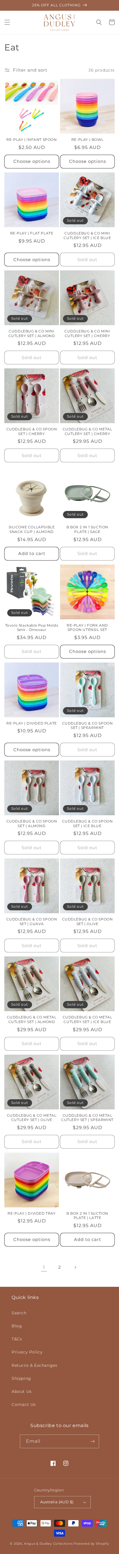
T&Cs (17, 1339)
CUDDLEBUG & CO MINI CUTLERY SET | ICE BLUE (87, 235)
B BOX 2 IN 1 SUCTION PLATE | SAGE (87, 529)
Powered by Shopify (91, 1544)
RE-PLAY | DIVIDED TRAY (31, 1213)
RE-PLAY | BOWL (87, 139)
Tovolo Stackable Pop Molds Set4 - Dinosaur (31, 627)
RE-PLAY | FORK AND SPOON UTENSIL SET (87, 627)
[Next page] (75, 1267)
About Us (22, 1391)
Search (19, 1312)
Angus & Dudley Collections (48, 1544)
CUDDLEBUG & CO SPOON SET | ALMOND (31, 823)
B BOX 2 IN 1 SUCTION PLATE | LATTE (87, 1215)
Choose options (31, 161)
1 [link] (44, 1267)
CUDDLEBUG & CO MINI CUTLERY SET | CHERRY (87, 333)
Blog (17, 1326)
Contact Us (24, 1404)
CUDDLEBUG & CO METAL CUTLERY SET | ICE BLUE (87, 1019)
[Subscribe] (92, 1441)
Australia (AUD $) (57, 1502)
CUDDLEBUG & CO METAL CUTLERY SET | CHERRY (87, 431)
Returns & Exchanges (34, 1365)
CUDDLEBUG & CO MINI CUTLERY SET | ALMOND (31, 333)
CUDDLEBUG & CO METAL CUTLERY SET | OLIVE (32, 1117)
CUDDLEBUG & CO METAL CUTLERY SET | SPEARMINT (87, 1117)
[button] (7, 22)
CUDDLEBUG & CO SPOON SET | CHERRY (31, 431)
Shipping (21, 1378)
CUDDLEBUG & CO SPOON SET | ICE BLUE (87, 823)
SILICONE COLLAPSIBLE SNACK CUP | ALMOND (32, 529)
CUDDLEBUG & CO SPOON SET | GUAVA (31, 921)
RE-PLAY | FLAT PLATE (31, 233)
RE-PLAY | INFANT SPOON (31, 139)
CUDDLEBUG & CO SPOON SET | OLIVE (87, 921)
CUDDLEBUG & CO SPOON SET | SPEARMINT (87, 725)
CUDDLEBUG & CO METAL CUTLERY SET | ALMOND (32, 1019)
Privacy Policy (27, 1352)
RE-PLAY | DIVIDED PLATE (31, 723)
